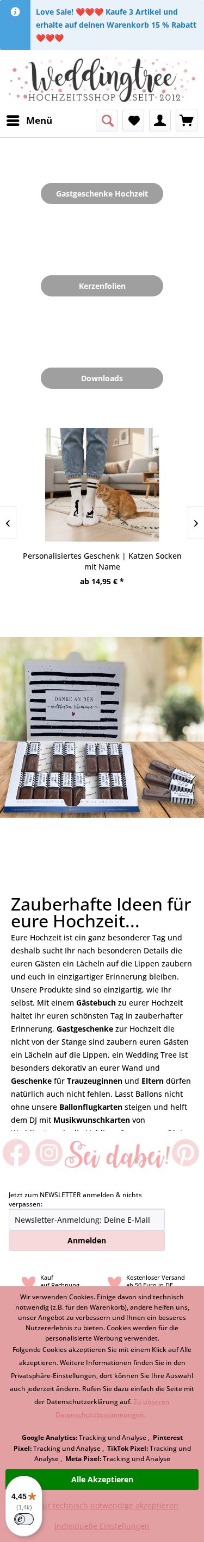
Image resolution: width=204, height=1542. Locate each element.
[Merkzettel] (133, 120)
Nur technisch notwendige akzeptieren (107, 1505)
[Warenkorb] (186, 120)
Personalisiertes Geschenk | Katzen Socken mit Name (102, 561)
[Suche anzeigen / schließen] (107, 120)
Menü (39, 120)
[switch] (24, 1519)
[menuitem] (29, 120)
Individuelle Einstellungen (102, 1526)
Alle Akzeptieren (102, 1479)
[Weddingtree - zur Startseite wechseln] (102, 79)
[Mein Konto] (160, 120)
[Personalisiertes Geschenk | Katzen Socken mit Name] (102, 485)
